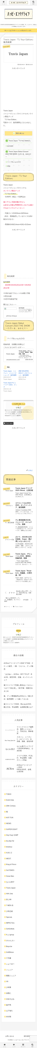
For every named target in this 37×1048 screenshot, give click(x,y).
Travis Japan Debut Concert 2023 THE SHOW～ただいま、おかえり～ (18, 154)
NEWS (8, 823)
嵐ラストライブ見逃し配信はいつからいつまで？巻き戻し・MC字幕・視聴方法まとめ (18, 688)
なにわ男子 (10, 882)
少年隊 (8, 987)
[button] (32, 568)
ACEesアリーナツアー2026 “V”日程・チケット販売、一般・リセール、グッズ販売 (18, 666)
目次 (17, 133)
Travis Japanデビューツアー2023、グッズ (10, 385)
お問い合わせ (9, 1036)
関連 (8, 166)
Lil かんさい (10, 940)
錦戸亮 (8, 1005)
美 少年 (9, 899)
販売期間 (10, 146)
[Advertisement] (18, 88)
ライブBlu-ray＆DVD (14, 162)
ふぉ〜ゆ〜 (10, 964)
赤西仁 (8, 993)
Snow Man (10, 876)
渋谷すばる (10, 999)
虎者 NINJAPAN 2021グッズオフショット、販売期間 (25, 373)
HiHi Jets (9, 894)
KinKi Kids (10, 800)
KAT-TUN (9, 817)
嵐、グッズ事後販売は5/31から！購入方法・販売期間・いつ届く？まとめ (18, 697)
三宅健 (8, 958)
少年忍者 (9, 911)
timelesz (9, 847)
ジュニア (9, 970)
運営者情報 (27, 1036)
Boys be (9, 946)
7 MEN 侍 (9, 905)
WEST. (8, 858)
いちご (18, 407)
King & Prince (11, 864)
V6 (7, 981)
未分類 (8, 1016)
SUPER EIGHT (11, 829)
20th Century (11, 806)
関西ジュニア (11, 976)
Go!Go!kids (10, 929)
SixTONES (10, 870)
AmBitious (10, 952)
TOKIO (8, 794)
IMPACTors (10, 923)
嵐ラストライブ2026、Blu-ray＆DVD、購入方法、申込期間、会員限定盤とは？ (18, 705)
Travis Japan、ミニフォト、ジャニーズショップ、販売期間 (9, 373)
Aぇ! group (10, 935)
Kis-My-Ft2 (10, 841)
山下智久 (9, 1011)
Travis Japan (9, 423)
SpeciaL (9, 917)
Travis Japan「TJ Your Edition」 (20, 141)
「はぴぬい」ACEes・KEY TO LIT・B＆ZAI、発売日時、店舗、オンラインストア (18, 677)
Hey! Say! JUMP (12, 835)
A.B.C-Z (9, 853)
